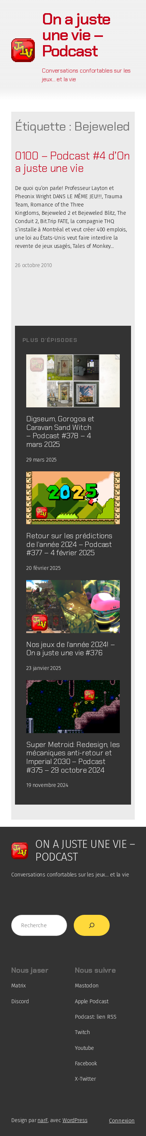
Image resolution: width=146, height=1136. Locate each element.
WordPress (75, 1120)
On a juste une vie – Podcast (76, 35)
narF (42, 1120)
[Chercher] (92, 925)
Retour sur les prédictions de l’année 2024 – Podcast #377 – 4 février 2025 (69, 544)
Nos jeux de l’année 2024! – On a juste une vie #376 (70, 648)
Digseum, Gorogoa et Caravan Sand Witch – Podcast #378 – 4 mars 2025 (60, 432)
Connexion (122, 1120)
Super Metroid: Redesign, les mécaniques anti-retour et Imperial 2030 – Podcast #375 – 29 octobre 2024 (72, 757)
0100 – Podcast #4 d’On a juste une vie (72, 162)
